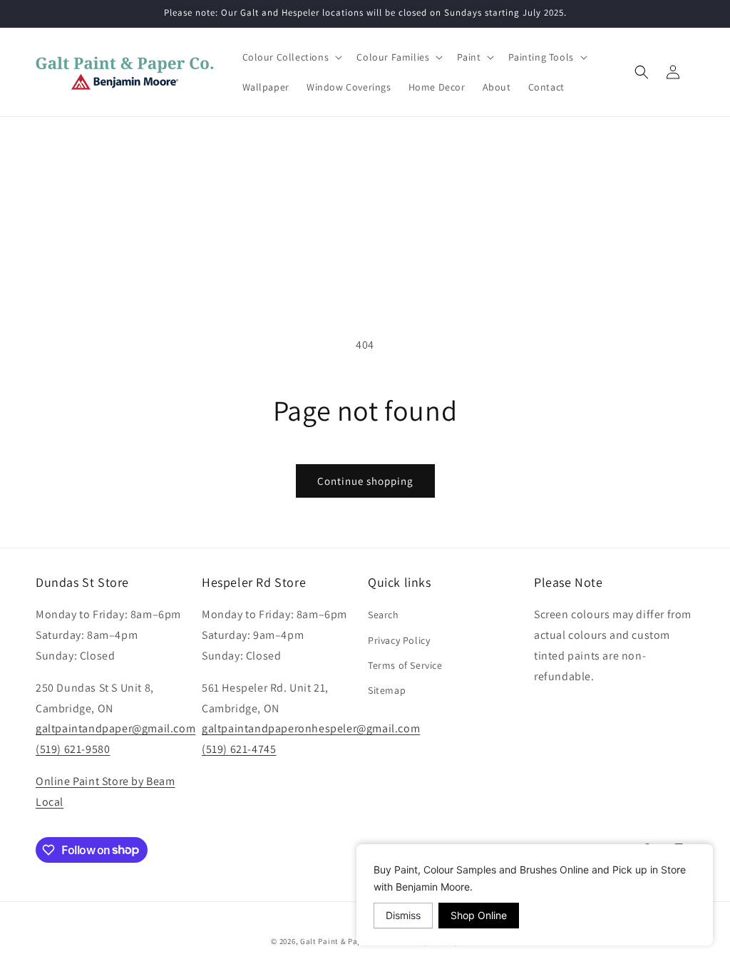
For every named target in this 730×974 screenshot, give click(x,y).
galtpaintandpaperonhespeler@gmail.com (311, 728)
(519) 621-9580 (73, 749)
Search (383, 614)
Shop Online (479, 915)
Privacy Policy (399, 640)
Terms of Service (405, 665)
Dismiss (403, 915)
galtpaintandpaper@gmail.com (115, 728)
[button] (291, 57)
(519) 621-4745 (239, 749)
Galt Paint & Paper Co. (342, 941)
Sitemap (387, 690)
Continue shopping (365, 481)
